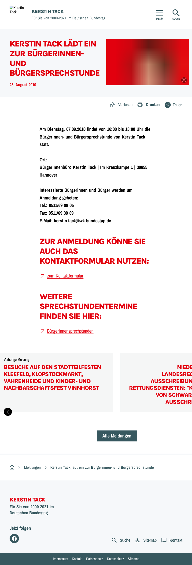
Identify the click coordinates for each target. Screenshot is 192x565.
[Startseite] (12, 467)
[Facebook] (14, 538)
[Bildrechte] (184, 80)
